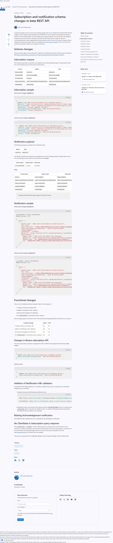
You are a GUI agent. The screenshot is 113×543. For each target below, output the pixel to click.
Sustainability (86, 538)
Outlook (17, 453)
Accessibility (80, 538)
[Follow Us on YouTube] (71, 500)
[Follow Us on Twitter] (64, 500)
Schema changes (84, 36)
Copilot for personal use (53, 532)
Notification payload (85, 44)
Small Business (63, 537)
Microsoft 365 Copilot (54, 537)
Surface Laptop (9, 532)
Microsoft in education (42, 533)
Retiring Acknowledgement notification (90, 57)
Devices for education (53, 533)
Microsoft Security (10, 537)
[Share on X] (19, 460)
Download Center (92, 532)
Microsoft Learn (83, 537)
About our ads (62, 542)
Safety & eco (51, 542)
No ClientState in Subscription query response (91, 59)
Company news (48, 538)
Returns (110, 532)
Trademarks (45, 542)
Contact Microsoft (20, 542)
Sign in (2, 9)
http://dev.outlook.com (20, 432)
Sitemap (14, 542)
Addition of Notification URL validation (90, 54)
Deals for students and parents (13, 535)
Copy (68, 97)
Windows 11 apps (76, 532)
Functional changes (85, 49)
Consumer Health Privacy (6, 542)
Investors (64, 538)
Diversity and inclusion (71, 538)
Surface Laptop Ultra (18, 532)
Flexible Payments (33, 533)
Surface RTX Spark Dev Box (29, 532)
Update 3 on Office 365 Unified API (91, 76)
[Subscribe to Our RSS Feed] (75, 500)
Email (19, 500)
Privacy (27, 542)
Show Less (83, 61)
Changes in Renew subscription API (89, 51)
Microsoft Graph (19, 446)
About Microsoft (40, 538)
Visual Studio (29, 538)
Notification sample (85, 46)
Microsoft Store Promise (23, 533)
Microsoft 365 (25, 537)
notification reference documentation (48, 42)
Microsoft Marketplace (11, 538)
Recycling (57, 542)
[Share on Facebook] (15, 460)
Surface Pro (2, 532)
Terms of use (39, 542)
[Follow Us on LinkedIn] (68, 500)
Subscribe (20, 519)
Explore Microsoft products (65, 532)
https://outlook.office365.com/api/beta (48, 55)
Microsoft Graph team (24, 27)
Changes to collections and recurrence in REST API (93, 88)
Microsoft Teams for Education (66, 533)
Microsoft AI (3, 537)
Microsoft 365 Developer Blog (20, 7)
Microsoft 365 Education (79, 533)
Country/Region (21, 507)
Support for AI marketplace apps (94, 537)
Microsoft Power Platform (35, 537)
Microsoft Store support (102, 532)
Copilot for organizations (41, 532)
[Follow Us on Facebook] (60, 500)
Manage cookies (32, 542)
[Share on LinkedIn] (23, 460)
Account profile (84, 532)
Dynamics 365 (18, 537)
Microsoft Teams (45, 537)
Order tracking (3, 533)
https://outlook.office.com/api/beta (26, 55)
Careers (34, 538)
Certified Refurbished (12, 533)
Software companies (21, 538)
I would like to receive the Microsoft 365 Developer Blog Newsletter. (35, 514)
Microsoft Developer (74, 537)
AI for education (25, 535)
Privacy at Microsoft (56, 538)
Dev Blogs (8, 7)
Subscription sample (85, 41)
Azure (68, 537)
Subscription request (86, 38)
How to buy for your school (91, 533)
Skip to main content (5, 1)
